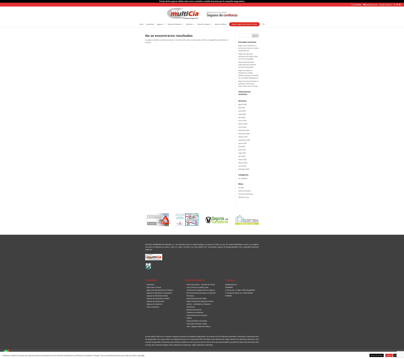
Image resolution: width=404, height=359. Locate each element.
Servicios (189, 24)
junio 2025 (242, 150)
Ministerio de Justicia (194, 310)
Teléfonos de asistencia (195, 312)
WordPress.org (243, 197)
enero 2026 (242, 127)
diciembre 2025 (243, 130)
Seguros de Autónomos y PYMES (158, 298)
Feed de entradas (244, 191)
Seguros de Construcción (155, 301)
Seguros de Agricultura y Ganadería (159, 293)
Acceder (241, 188)
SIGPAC (189, 318)
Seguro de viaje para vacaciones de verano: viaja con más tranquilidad (248, 56)
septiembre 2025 (244, 140)
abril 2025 (241, 156)
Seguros (160, 24)
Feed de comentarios (245, 194)
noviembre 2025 (244, 134)
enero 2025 (242, 166)
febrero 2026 (242, 124)
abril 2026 (241, 117)
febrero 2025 (242, 163)
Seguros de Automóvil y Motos (157, 296)
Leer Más (141, 355)
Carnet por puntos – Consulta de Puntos (201, 284)
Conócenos (150, 24)
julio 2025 (241, 147)
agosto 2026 (242, 104)
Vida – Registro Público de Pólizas (198, 326)
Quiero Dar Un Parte (154, 287)
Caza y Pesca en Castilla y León (197, 287)
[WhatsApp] (386, 4)
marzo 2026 (242, 121)
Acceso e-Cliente (220, 24)
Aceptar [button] (389, 355)
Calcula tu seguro (203, 24)
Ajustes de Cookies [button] (376, 355)
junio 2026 (242, 111)
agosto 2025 (242, 143)
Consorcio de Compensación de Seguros (201, 290)
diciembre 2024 (243, 169)
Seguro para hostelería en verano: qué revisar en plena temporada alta (248, 48)
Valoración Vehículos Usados (197, 324)
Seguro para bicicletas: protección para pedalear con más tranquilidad (247, 64)
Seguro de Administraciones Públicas (160, 290)
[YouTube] (399, 4)
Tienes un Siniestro (174, 24)
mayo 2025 (242, 153)
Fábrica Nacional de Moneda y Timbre (200, 301)
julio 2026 (241, 108)
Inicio (141, 24)
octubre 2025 (243, 137)
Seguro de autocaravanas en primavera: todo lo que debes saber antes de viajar (248, 83)
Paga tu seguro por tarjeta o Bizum (244, 24)
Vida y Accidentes (153, 307)
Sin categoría (242, 178)
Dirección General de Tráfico (197, 298)
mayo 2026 (242, 114)
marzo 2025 (242, 159)
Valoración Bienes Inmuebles (197, 321)
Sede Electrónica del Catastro (197, 315)
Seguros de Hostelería (154, 304)
